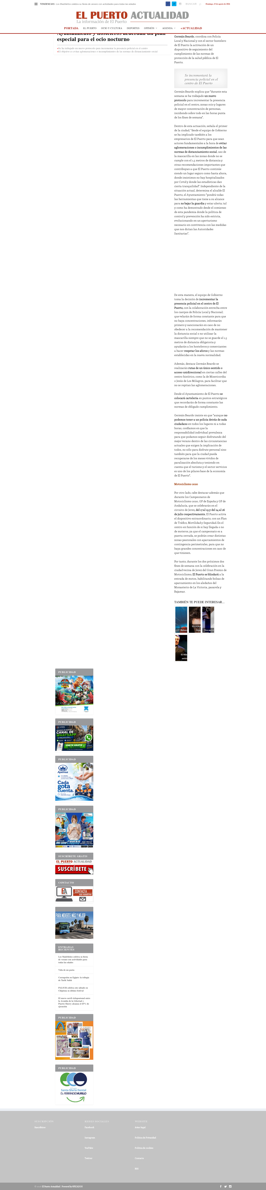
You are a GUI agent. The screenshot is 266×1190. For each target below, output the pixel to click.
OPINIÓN (149, 28)
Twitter (88, 1158)
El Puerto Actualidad (51, 1186)
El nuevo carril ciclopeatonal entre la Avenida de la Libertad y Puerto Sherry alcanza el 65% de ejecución (74, 1002)
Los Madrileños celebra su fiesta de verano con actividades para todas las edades (73, 959)
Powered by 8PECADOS (72, 1186)
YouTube (89, 1147)
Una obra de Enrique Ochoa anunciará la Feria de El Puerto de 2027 (89, 4)
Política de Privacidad (145, 1137)
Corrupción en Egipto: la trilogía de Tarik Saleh (73, 979)
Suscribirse (40, 1127)
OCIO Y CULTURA (111, 28)
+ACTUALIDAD (191, 28)
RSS (137, 1168)
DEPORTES (133, 28)
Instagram (90, 1137)
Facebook (89, 1127)
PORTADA (71, 28)
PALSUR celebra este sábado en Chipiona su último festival (73, 989)
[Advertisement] (200, 262)
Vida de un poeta (66, 970)
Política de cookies (144, 1147)
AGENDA (167, 28)
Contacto (139, 1158)
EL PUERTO (90, 28)
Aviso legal (140, 1127)
